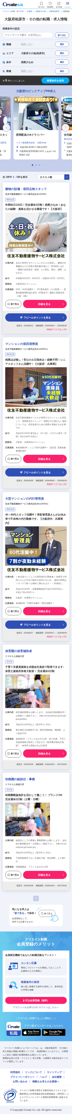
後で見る (15, 304)
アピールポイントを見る (37, 317)
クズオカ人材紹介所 (14, 656)
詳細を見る (44, 304)
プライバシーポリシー (22, 1076)
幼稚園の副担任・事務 (20, 779)
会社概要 (57, 1076)
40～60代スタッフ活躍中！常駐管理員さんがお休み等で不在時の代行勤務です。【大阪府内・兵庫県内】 (35, 518)
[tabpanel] (36, 128)
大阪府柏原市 (54, 11)
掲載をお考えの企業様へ (45, 1081)
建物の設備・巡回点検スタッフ (26, 189)
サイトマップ (54, 1072)
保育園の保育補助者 (18, 651)
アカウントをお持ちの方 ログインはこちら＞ (36, 1007)
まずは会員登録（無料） (36, 1000)
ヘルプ (43, 1076)
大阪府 (29, 11)
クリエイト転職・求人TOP (13, 11)
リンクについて (33, 1072)
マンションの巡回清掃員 (21, 344)
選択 (62, 44)
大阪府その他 (40, 11)
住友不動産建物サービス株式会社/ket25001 (25, 194)
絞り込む (62, 35)
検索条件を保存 (55, 80)
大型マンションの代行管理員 (24, 498)
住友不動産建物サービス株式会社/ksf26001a (26, 349)
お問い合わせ (20, 1081)
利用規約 (15, 1072)
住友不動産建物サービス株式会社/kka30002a (26, 504)
